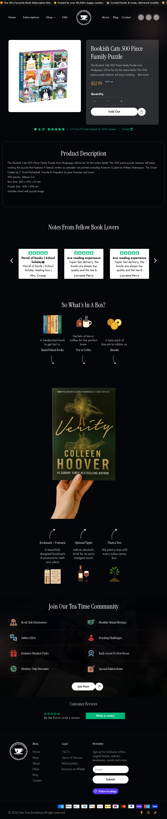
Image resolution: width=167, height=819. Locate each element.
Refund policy (70, 763)
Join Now (83, 686)
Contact (37, 781)
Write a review (105, 716)
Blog (35, 775)
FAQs (36, 769)
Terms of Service (72, 758)
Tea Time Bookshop (31, 813)
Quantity (97, 94)
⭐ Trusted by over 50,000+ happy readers (78, 3)
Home (36, 752)
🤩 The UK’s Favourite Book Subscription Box (25, 3)
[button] (50, 17)
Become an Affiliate (73, 769)
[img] (38, 253)
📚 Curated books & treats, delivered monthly (132, 3)
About (36, 763)
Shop (49, 17)
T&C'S (66, 752)
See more (143, 75)
